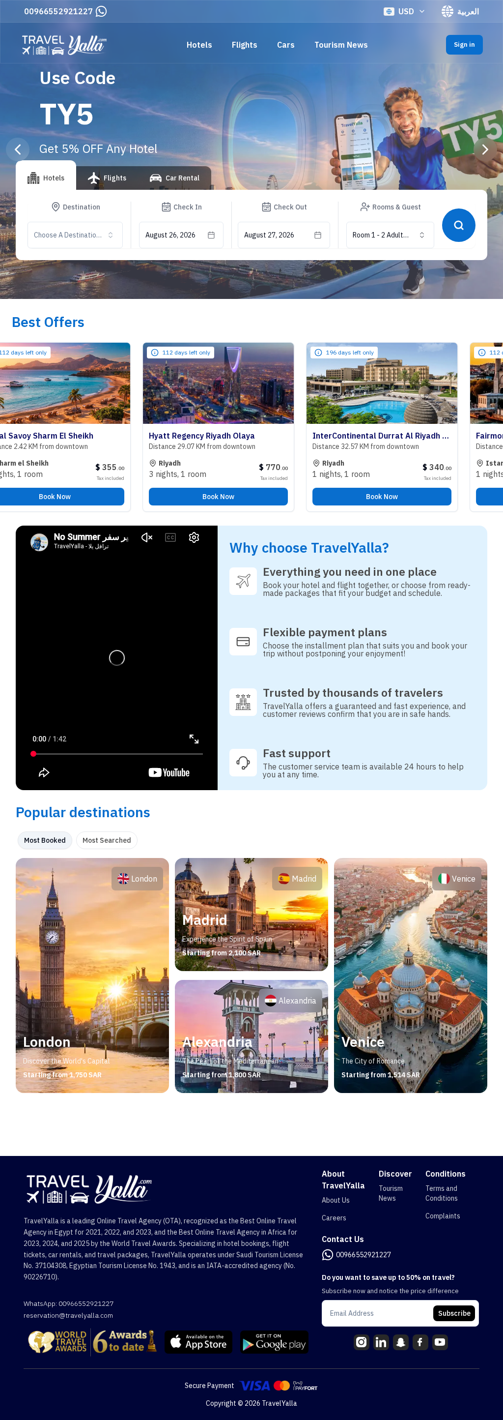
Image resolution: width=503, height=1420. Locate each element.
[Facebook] (420, 1342)
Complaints (442, 1216)
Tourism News (341, 45)
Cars (286, 45)
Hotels (199, 45)
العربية (468, 11)
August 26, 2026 (170, 235)
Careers (334, 1217)
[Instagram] (361, 1342)
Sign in (464, 44)
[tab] (46, 175)
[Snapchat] (401, 1342)
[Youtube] (440, 1342)
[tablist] (113, 182)
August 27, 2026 (269, 235)
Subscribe (454, 1313)
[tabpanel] (251, 975)
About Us (336, 1200)
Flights (244, 45)
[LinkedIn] (381, 1342)
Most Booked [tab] (45, 840)
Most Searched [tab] (107, 840)
